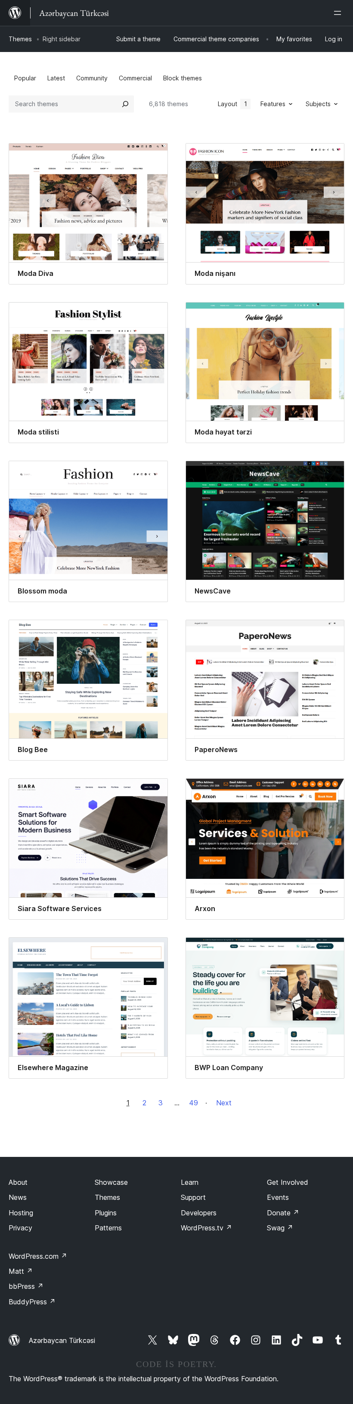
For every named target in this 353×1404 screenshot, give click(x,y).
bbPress (26, 1286)
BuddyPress (32, 1301)
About (18, 1182)
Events (278, 1197)
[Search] (125, 104)
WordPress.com (38, 1256)
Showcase (111, 1182)
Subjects (318, 103)
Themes (20, 39)
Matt (21, 1271)
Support (193, 1197)
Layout (232, 103)
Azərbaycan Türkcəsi (62, 1340)
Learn (189, 1182)
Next (224, 1102)
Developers (199, 1212)
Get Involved (287, 1182)
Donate (283, 1212)
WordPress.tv (206, 1228)
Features (272, 103)
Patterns (108, 1228)
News (18, 1197)
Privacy (20, 1228)
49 (193, 1102)
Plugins (106, 1212)
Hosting (21, 1212)
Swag (280, 1228)
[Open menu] (339, 13)
